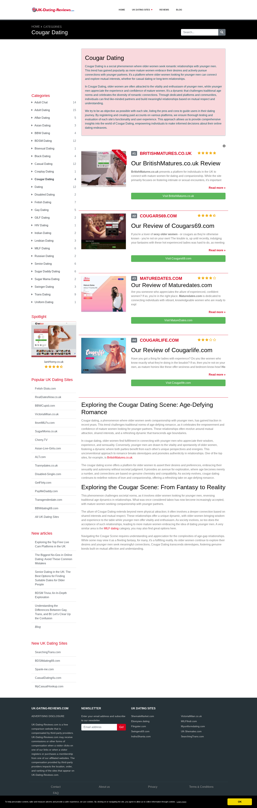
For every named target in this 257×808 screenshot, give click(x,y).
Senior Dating (43, 263)
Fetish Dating (42, 202)
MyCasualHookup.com (49, 686)
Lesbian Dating (43, 240)
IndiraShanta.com (141, 736)
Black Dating (42, 156)
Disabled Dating (44, 194)
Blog (179, 10)
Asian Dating (42, 125)
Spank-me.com (44, 669)
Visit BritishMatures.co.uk (178, 195)
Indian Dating (42, 233)
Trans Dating (42, 294)
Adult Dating (42, 110)
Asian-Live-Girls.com (48, 448)
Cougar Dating (44, 179)
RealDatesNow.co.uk (48, 397)
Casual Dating (43, 163)
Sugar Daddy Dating (47, 271)
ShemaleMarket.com (142, 716)
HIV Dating (41, 225)
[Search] (222, 32)
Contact (55, 786)
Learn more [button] (181, 802)
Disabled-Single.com (48, 474)
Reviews (164, 10)
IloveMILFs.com (45, 422)
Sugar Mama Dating (46, 279)
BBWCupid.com (45, 405)
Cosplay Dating (44, 171)
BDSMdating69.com (47, 660)
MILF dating (111, 528)
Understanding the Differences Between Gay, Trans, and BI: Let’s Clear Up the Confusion (53, 612)
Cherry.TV (41, 439)
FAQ (56, 793)
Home (122, 10)
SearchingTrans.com (48, 652)
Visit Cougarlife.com (178, 382)
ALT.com (40, 457)
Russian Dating (44, 256)
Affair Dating (42, 117)
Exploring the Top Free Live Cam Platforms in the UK (52, 544)
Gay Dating (41, 209)
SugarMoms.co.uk (46, 431)
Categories (52, 26)
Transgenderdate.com (48, 499)
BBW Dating (42, 133)
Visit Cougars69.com (178, 258)
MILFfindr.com (189, 721)
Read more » (217, 187)
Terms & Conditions (201, 786)
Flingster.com (138, 726)
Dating (38, 186)
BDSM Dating (43, 140)
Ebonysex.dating (140, 721)
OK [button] (240, 801)
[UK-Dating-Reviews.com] (53, 10)
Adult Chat (41, 102)
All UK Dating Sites (47, 516)
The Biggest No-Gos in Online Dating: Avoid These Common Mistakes (53, 559)
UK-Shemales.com (191, 731)
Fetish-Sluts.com (45, 388)
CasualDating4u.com (48, 677)
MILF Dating (42, 248)
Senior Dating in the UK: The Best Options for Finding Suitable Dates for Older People (53, 578)
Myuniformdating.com (193, 726)
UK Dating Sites (141, 10)
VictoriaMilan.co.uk (47, 414)
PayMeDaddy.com (46, 491)
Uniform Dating (43, 302)
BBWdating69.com (46, 508)
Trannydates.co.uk (46, 465)
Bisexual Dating (44, 148)
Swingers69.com (140, 731)
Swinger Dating (44, 286)
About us (104, 786)
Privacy (152, 786)
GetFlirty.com (43, 482)
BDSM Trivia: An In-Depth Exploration (51, 595)
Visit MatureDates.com (178, 320)
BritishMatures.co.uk (119, 457)
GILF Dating (42, 217)
